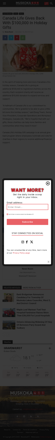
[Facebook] (27, 242)
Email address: (15, 202)
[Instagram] (22, 242)
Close (48, 183)
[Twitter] (32, 242)
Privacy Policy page (21, 253)
